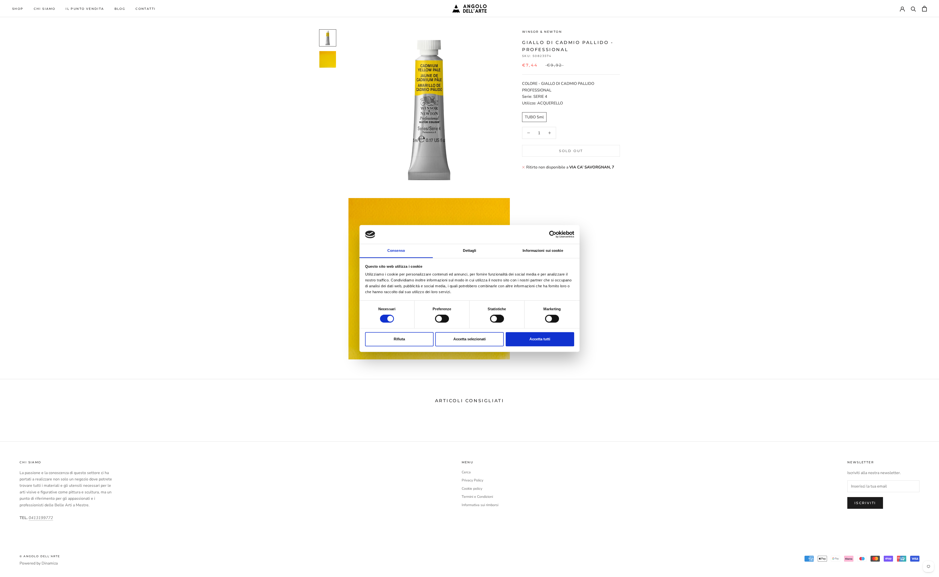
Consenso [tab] (396, 250)
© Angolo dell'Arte (40, 556)
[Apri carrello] (924, 8)
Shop (17, 9)
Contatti (145, 9)
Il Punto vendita (85, 9)
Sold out (571, 151)
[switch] (442, 319)
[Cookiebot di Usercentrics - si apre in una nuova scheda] (552, 234)
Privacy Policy (472, 480)
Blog (119, 9)
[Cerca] (913, 8)
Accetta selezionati (469, 339)
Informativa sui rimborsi (480, 504)
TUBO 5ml (534, 117)
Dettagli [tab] (469, 250)
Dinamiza (50, 563)
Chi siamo (45, 9)
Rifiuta (399, 339)
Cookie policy (472, 488)
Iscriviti (865, 503)
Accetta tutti (539, 339)
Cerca (466, 472)
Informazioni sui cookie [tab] (543, 250)
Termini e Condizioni (477, 496)
